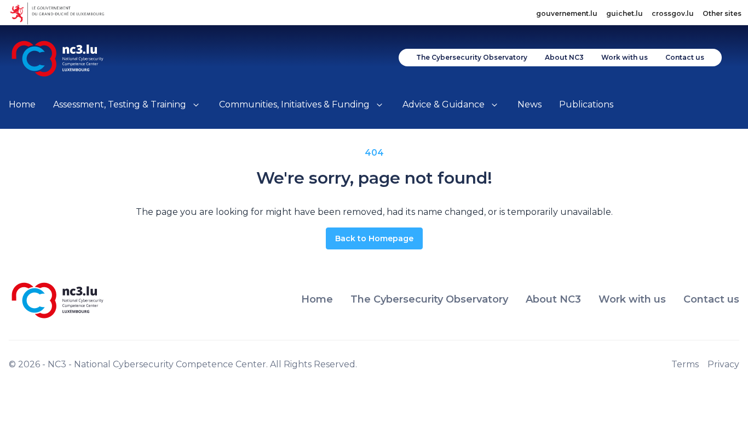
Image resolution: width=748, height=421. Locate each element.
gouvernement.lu (566, 13)
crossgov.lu (673, 13)
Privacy (723, 364)
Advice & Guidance (443, 104)
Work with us (624, 57)
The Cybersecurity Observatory (471, 57)
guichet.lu (624, 13)
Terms (685, 364)
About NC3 (564, 57)
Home (22, 104)
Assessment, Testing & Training (119, 104)
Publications (586, 104)
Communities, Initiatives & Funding (294, 104)
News (529, 104)
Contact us (684, 57)
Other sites (722, 13)
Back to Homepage (374, 238)
